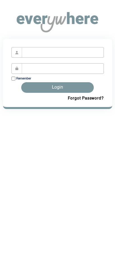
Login (57, 87)
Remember (23, 78)
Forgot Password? (86, 98)
